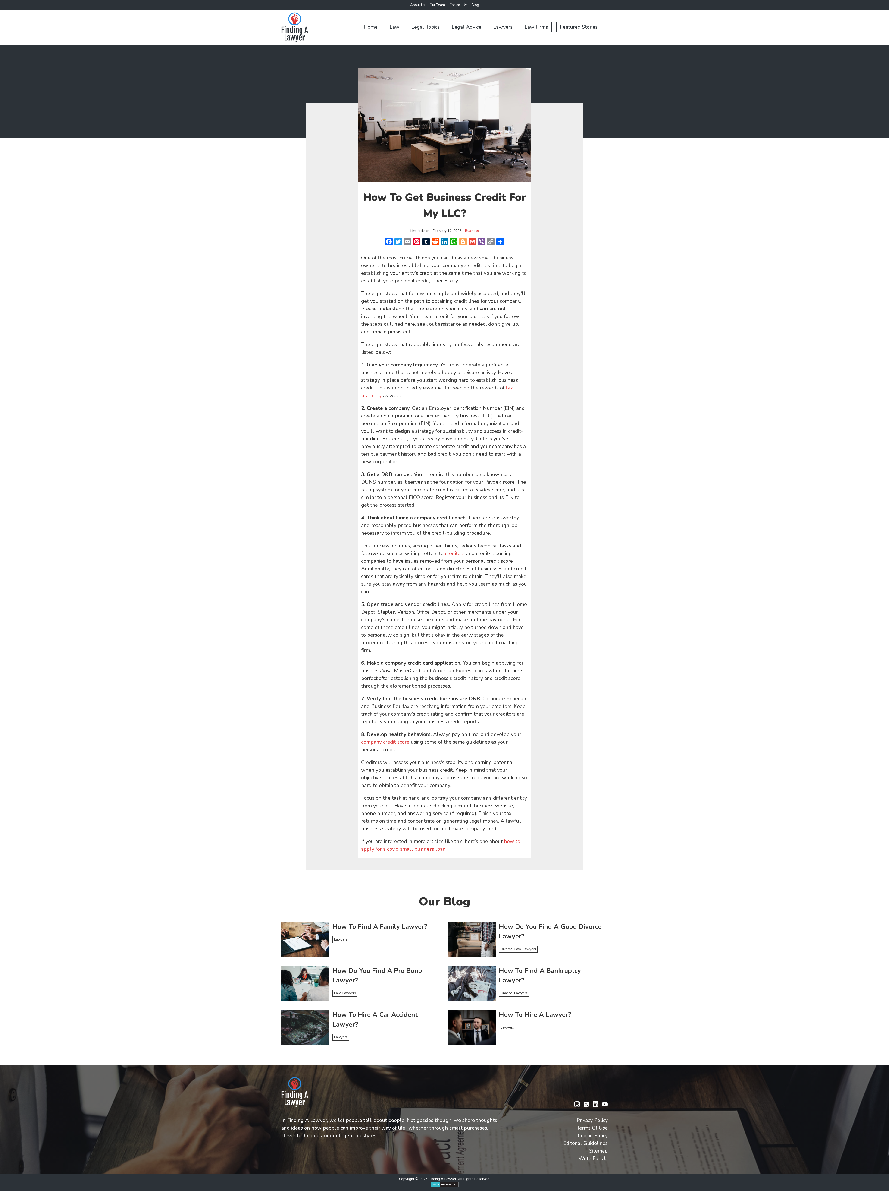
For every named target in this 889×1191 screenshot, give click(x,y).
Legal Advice (466, 27)
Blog (475, 5)
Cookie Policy (593, 1135)
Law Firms (536, 27)
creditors (455, 553)
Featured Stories (579, 27)
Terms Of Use (592, 1128)
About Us (417, 5)
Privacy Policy (592, 1120)
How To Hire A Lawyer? (535, 1014)
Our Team (437, 5)
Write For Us (593, 1158)
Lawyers (503, 27)
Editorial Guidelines (585, 1143)
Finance (506, 993)
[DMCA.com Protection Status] (445, 1186)
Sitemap (598, 1150)
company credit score (385, 742)
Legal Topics (425, 27)
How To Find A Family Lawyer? (379, 926)
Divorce (506, 949)
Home (371, 27)
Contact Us (458, 5)
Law (394, 27)
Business (472, 230)
